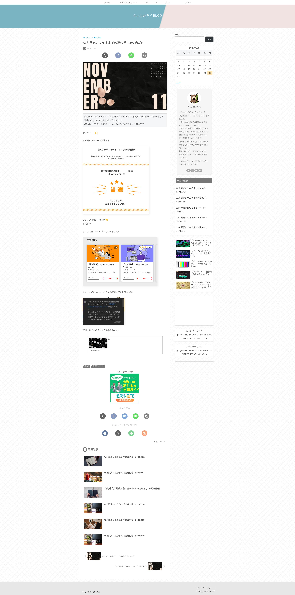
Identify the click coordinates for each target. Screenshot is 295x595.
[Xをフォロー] (118, 433)
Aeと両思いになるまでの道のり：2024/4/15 (192, 200)
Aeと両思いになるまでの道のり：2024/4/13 (192, 219)
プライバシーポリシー (206, 588)
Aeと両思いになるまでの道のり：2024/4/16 (192, 190)
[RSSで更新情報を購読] (144, 433)
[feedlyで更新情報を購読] (131, 433)
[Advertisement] (194, 310)
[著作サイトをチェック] (105, 433)
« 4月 (178, 83)
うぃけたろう (194, 106)
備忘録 (87, 366)
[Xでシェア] (105, 55)
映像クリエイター (98, 366)
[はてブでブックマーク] (125, 416)
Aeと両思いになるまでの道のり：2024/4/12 (192, 229)
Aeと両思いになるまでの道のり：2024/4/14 (192, 210)
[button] (144, 55)
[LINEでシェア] (131, 55)
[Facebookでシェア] (118, 55)
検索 (177, 34)
